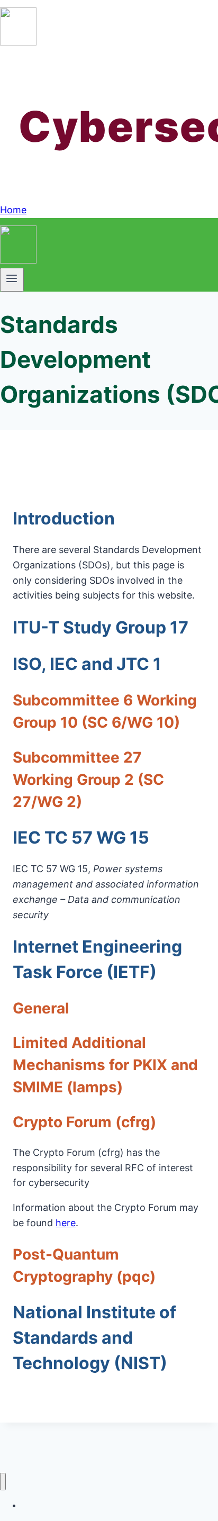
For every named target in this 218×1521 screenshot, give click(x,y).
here (66, 1222)
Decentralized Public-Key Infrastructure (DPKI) (101, 1505)
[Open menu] (12, 279)
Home (13, 209)
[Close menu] (3, 1481)
